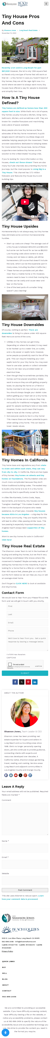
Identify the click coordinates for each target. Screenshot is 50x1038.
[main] (25, 458)
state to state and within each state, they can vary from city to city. (24, 468)
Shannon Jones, (23, 731)
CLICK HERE (21, 583)
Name (5, 841)
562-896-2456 (9, 997)
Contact (6, 991)
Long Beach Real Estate (28, 30)
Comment (6, 800)
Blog (5, 979)
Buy (4, 967)
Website (5, 873)
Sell (4, 973)
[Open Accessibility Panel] (5, 1032)
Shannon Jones (10, 30)
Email (5, 857)
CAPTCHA (11, 657)
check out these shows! (20, 162)
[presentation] (25, 664)
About (5, 985)
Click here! (7, 540)
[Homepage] (15, 4)
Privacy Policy (7, 951)
